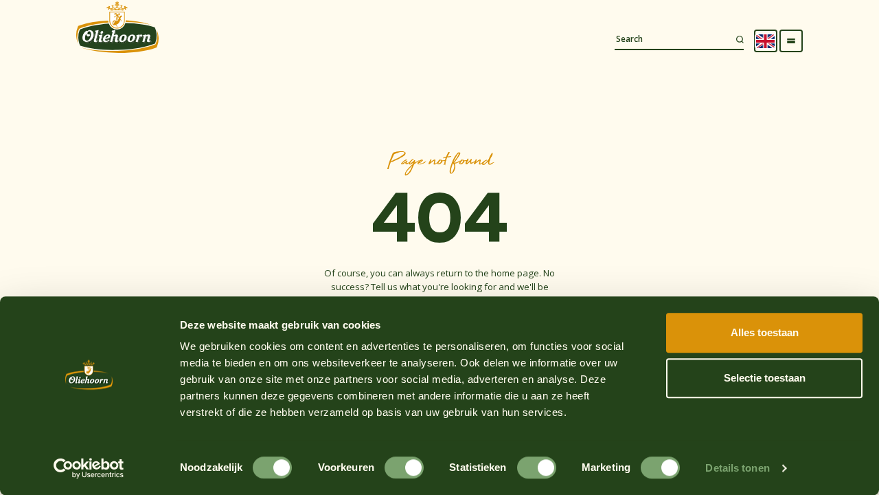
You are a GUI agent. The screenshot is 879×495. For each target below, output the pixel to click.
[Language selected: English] (765, 41)
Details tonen (737, 468)
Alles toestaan (765, 332)
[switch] (404, 467)
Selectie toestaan (765, 378)
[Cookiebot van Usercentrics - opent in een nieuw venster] (89, 468)
